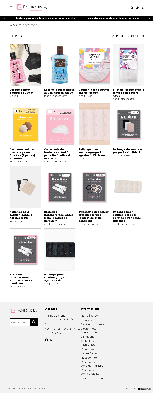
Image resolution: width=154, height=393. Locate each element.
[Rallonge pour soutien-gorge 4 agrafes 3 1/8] (25, 195)
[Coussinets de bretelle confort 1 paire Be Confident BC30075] (59, 133)
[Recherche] (132, 7)
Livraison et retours (93, 378)
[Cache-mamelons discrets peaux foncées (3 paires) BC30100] (25, 133)
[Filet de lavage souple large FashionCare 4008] (128, 72)
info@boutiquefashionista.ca (63, 329)
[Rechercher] (34, 322)
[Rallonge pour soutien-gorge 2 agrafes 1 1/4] (128, 195)
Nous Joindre (89, 357)
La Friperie (87, 336)
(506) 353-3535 (53, 333)
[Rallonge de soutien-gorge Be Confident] (128, 133)
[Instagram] (51, 340)
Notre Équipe (89, 315)
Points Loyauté (90, 349)
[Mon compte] (137, 7)
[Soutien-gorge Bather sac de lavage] (94, 72)
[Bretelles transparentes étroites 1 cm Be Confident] (25, 258)
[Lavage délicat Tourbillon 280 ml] (25, 72)
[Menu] (11, 7)
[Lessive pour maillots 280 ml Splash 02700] (59, 72)
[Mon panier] (143, 7)
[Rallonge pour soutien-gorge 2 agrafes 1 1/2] (59, 258)
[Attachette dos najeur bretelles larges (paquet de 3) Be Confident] (94, 195)
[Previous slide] (4, 18)
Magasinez (15, 25)
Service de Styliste (92, 320)
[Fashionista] (24, 311)
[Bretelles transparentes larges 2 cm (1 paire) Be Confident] (59, 195)
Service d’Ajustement (94, 324)
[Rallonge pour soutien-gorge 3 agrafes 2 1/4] (94, 133)
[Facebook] (46, 340)
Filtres (15, 36)
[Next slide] (149, 18)
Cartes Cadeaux (90, 353)
